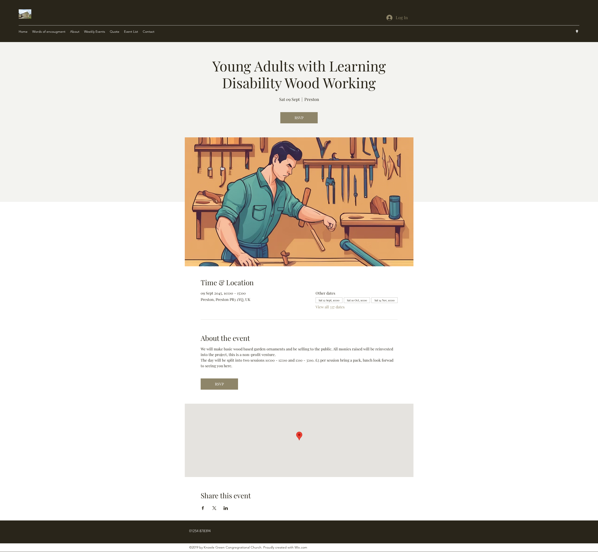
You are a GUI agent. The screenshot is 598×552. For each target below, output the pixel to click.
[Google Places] (577, 31)
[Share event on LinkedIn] (226, 508)
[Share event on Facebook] (203, 508)
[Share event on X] (214, 508)
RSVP (299, 117)
